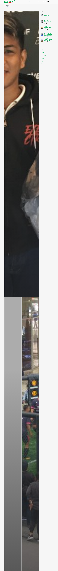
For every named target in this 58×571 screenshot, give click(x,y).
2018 (6, 293)
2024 (43, 52)
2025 (43, 61)
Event (7, 293)
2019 (43, 58)
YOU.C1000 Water (11, 293)
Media (41, 63)
